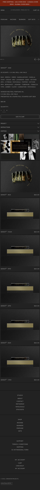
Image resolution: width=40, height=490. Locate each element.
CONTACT (20, 401)
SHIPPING (20, 447)
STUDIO (20, 395)
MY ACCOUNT (20, 460)
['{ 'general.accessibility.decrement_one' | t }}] (1, 110)
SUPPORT (20, 441)
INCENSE (13, 19)
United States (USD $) (6, 483)
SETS (20, 431)
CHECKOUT (20, 466)
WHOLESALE (20, 407)
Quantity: (5, 106)
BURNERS (22, 19)
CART (20, 463)
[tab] (2, 59)
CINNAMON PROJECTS (12, 478)
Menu (3, 10)
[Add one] (7, 110)
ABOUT (20, 398)
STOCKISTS (20, 409)
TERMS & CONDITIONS (20, 444)
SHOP (20, 419)
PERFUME (4, 19)
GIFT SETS (31, 19)
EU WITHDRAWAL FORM (20, 450)
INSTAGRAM (20, 404)
